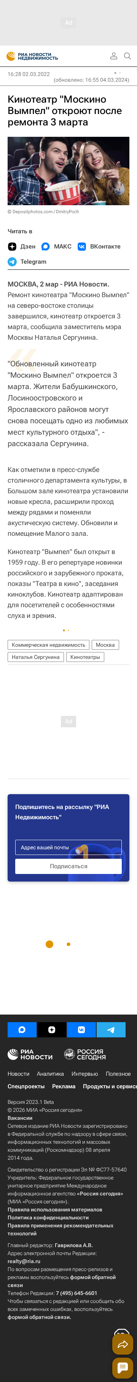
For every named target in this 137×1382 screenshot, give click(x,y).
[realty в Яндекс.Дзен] (51, 1029)
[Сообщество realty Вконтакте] (81, 1029)
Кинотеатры (85, 657)
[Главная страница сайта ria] (8, 56)
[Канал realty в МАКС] (22, 1029)
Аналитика (50, 1073)
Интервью (85, 1073)
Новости (18, 1073)
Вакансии (20, 1118)
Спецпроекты (26, 1086)
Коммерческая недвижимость (48, 645)
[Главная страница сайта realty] (45, 56)
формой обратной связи (39, 1317)
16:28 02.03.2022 (29, 74)
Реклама (63, 1086)
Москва (105, 645)
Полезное (118, 1073)
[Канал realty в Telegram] (111, 1029)
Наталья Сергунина (36, 657)
